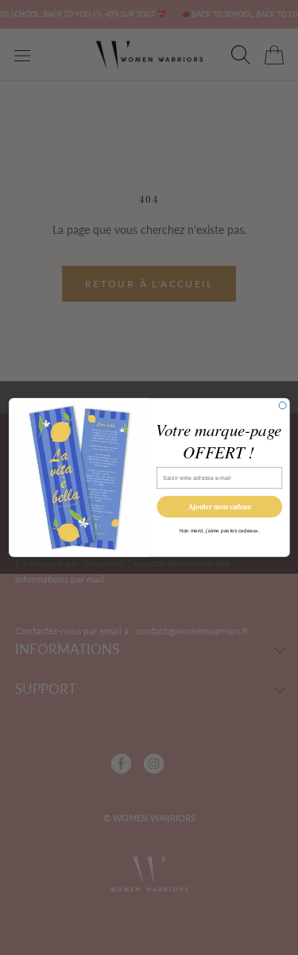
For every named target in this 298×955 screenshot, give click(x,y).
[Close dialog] (282, 405)
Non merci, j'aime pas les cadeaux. (219, 530)
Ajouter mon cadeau (219, 506)
